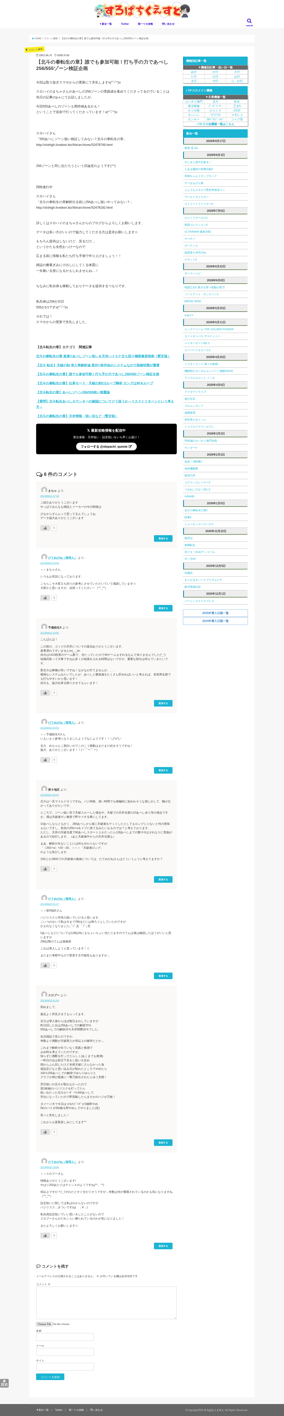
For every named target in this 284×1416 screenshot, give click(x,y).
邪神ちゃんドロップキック (201, 176)
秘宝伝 (189, 538)
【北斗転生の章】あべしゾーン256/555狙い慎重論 (73, 392)
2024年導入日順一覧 (215, 621)
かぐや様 (194, 110)
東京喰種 (194, 106)
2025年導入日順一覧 (215, 613)
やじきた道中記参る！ (198, 162)
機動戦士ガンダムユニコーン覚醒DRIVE (209, 370)
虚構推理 (190, 412)
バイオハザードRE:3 (197, 343)
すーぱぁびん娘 (194, 183)
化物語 (189, 572)
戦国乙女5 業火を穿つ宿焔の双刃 (205, 287)
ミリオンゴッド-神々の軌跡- (202, 364)
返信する (163, 538)
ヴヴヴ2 (215, 115)
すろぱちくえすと (214, 1410)
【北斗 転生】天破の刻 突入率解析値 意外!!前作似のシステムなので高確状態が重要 (98, 365)
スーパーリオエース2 (197, 350)
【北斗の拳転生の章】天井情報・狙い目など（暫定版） (77, 416)
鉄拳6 (188, 517)
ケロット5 (191, 259)
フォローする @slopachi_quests (104, 446)
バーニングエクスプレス (199, 600)
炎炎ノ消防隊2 (193, 461)
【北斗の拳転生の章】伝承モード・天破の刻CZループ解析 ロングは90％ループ (94, 383)
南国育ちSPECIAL (196, 252)
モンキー (194, 119)
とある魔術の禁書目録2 (199, 169)
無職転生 (190, 545)
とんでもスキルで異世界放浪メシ (205, 189)
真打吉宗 (190, 398)
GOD (237, 110)
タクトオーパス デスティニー (202, 336)
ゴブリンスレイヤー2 (197, 482)
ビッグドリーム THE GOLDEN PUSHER (209, 329)
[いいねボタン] (45, 528)
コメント (43, 1284)
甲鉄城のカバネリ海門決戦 (201, 440)
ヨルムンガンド (194, 405)
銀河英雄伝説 (193, 586)
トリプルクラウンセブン (199, 426)
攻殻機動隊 (191, 468)
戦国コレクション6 (196, 224)
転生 (237, 101)
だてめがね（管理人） (62, 557)
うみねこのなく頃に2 (197, 489)
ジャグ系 (237, 119)
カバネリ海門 (193, 101)
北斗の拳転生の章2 (196, 510)
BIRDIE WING (193, 301)
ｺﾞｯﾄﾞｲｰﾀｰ (215, 106)
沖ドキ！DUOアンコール (200, 552)
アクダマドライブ (195, 391)
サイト (40, 1360)
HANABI (189, 496)
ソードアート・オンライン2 (202, 294)
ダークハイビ (193, 273)
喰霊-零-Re (191, 148)
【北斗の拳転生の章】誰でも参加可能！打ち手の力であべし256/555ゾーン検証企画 (97, 374)
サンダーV (191, 447)
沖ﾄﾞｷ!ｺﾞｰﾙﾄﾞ (215, 119)
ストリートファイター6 (199, 203)
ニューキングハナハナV (199, 524)
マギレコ (237, 115)
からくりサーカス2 (196, 217)
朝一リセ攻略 (145, 23)
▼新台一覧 (105, 23)
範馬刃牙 (190, 475)
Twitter (125, 23)
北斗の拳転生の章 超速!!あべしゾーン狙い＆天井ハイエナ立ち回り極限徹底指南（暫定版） (103, 356)
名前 (39, 1330)
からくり (215, 110)
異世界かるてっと (195, 419)
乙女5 (237, 106)
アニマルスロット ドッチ (200, 377)
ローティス (191, 245)
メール (40, 1345)
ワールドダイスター (197, 196)
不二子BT (190, 558)
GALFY (189, 315)
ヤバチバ (190, 238)
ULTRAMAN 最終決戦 (198, 231)
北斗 (215, 101)
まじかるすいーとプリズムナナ (203, 579)
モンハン (194, 115)
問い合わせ (168, 23)
